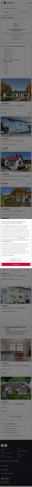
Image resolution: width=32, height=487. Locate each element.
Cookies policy (21, 237)
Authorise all (16, 264)
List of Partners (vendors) (8, 255)
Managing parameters (15, 260)
